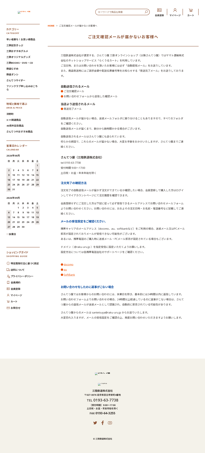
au (65, 269)
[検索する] (146, 12)
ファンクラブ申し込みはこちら (22, 87)
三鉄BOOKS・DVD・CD (19, 62)
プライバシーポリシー (22, 276)
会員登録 (159, 15)
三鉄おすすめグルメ (17, 51)
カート (190, 15)
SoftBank (69, 275)
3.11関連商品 (13, 119)
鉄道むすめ (12, 68)
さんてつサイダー (15, 80)
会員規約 (15, 282)
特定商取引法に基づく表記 (25, 263)
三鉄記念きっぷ (14, 45)
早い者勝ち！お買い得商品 (20, 39)
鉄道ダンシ (12, 74)
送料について (18, 269)
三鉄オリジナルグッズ (18, 57)
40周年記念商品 (15, 125)
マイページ (175, 15)
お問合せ (15, 307)
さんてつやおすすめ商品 (19, 131)
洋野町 (10, 114)
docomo (68, 264)
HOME (51, 25)
